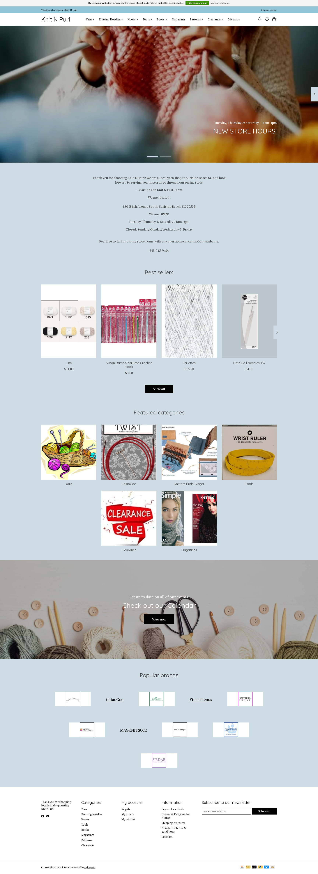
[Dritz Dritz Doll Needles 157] (249, 321)
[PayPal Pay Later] (260, 867)
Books (85, 829)
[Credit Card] (242, 867)
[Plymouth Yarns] (231, 730)
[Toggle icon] (260, 19)
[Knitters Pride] (245, 699)
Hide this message (197, 3)
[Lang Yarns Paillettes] (189, 321)
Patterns (86, 840)
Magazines (179, 19)
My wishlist (128, 819)
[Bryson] (73, 699)
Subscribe (264, 811)
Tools (249, 484)
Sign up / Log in (268, 9)
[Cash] (272, 867)
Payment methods (173, 809)
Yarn (69, 484)
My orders (127, 814)
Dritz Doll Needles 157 (249, 363)
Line (69, 363)
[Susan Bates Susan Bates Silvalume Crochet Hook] (128, 321)
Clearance (128, 550)
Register (126, 809)
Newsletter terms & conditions (174, 829)
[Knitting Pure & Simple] (87, 730)
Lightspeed (89, 867)
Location (167, 836)
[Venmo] (266, 867)
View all (159, 389)
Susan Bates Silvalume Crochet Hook (129, 365)
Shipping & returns (173, 823)
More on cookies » (220, 3)
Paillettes (189, 363)
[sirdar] (159, 761)
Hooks (85, 819)
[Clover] (157, 699)
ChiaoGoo (129, 484)
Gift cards (234, 19)
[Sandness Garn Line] (68, 321)
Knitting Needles (91, 814)
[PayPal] (248, 867)
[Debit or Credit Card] (254, 867)
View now (159, 619)
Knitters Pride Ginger (189, 484)
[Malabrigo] (180, 730)
